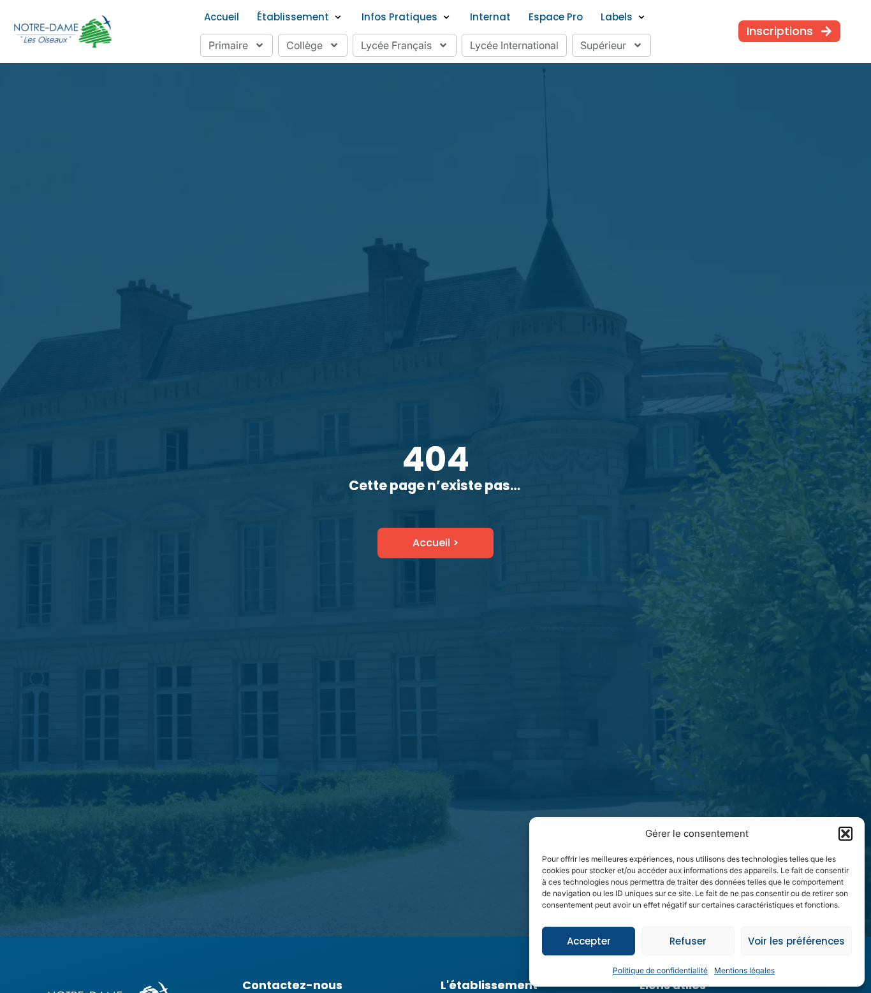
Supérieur (603, 45)
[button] (845, 833)
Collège (304, 45)
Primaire (228, 45)
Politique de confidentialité (660, 970)
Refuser (688, 941)
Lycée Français (396, 45)
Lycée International (514, 45)
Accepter (589, 941)
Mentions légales (744, 970)
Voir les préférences (796, 941)
